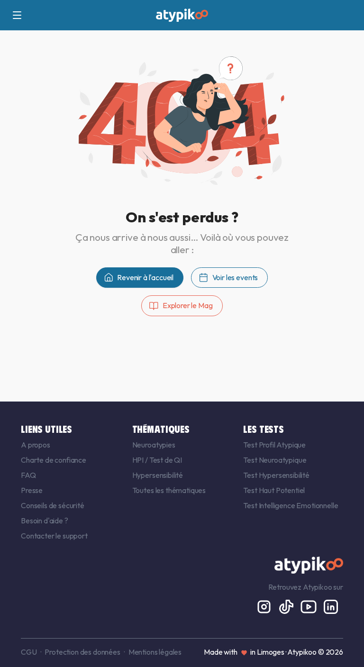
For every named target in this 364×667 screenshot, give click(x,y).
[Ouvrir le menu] (17, 15)
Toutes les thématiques (169, 490)
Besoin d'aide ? (44, 520)
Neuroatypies (153, 444)
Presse (32, 490)
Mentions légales (155, 652)
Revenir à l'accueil (145, 277)
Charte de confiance (53, 460)
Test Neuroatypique (274, 460)
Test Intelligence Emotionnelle (290, 505)
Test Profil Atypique (274, 444)
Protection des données (82, 652)
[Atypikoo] (182, 15)
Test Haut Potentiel (274, 490)
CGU (29, 652)
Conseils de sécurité (52, 505)
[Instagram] (264, 606)
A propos (35, 444)
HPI (138, 460)
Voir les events (235, 277)
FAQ (28, 475)
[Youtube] (309, 606)
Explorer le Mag (188, 305)
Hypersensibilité (157, 475)
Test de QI (165, 460)
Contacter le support (54, 535)
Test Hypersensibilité (276, 475)
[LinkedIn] (330, 606)
